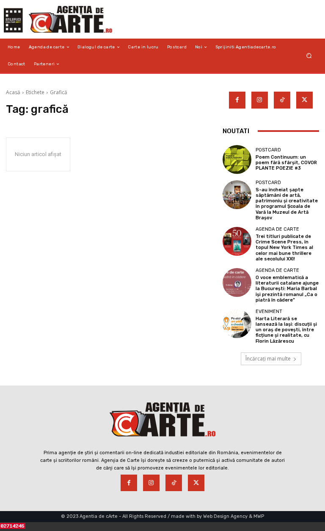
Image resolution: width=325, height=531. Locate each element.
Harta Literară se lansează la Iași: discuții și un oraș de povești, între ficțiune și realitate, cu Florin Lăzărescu (286, 330)
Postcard (268, 150)
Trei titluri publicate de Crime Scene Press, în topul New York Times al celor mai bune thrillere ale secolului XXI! (284, 248)
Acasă (13, 92)
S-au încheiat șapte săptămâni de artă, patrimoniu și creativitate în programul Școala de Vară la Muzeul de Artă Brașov (287, 204)
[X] (304, 100)
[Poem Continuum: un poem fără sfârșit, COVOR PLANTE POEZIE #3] (237, 159)
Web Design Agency (225, 516)
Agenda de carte (277, 229)
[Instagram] (259, 100)
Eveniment (269, 311)
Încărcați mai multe (268, 358)
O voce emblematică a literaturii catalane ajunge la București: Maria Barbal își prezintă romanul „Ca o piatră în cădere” (287, 289)
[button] (309, 56)
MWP (258, 516)
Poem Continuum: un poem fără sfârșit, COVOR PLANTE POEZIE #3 (286, 162)
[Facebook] (237, 100)
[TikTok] (282, 100)
